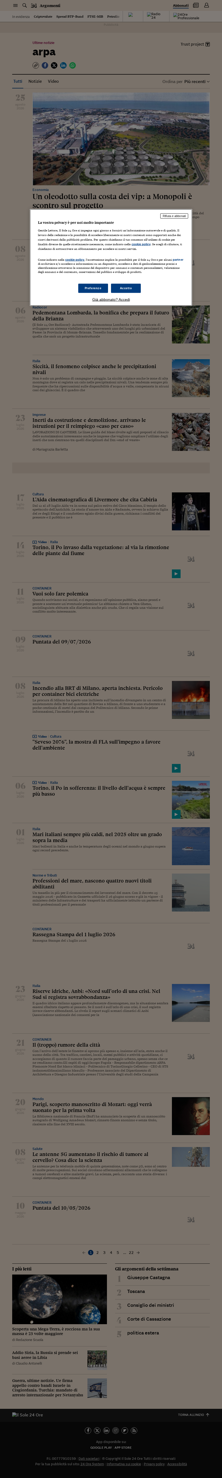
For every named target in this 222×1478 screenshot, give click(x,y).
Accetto (126, 288)
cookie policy (141, 244)
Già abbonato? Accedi (111, 299)
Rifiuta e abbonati (174, 216)
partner (178, 259)
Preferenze (93, 288)
